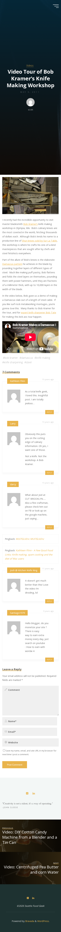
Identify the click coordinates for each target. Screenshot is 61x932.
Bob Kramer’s (30, 224)
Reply (49, 412)
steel (29, 362)
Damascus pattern (12, 264)
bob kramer (11, 358)
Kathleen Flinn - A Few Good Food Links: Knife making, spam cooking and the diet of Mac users (29, 554)
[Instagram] (27, 793)
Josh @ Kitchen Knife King (23, 570)
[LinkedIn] (34, 793)
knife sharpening (13, 362)
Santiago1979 (17, 612)
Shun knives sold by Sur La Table (39, 240)
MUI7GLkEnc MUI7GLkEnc (30, 538)
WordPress (43, 921)
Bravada (29, 921)
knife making (43, 358)
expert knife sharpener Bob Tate (38, 312)
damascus (27, 358)
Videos (30, 65)
